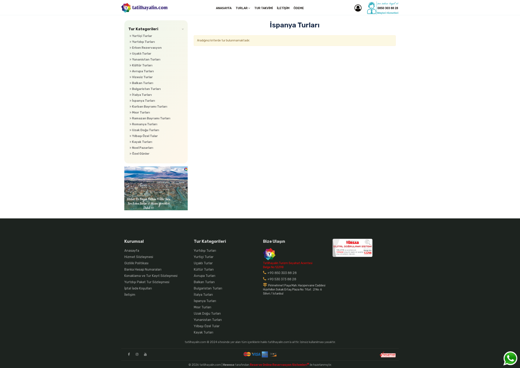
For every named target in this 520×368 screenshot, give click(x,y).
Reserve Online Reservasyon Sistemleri (279, 365)
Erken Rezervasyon (146, 48)
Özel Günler (140, 153)
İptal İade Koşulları (138, 288)
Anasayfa (224, 8)
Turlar (242, 8)
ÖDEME (299, 8)
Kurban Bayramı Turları (149, 106)
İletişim (283, 8)
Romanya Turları (144, 124)
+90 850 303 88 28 (282, 273)
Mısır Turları (140, 112)
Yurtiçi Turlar (141, 36)
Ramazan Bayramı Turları (150, 118)
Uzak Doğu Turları (145, 130)
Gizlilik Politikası (136, 263)
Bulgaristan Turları (146, 89)
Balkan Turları (142, 83)
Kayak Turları (141, 142)
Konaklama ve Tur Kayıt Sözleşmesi (151, 276)
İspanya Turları (143, 101)
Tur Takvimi (263, 8)
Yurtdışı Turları (143, 42)
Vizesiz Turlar (142, 77)
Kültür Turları (141, 65)
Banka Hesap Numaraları (142, 269)
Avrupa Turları (142, 71)
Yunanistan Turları (145, 59)
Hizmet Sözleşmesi (138, 257)
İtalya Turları (141, 95)
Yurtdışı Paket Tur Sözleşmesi (146, 282)
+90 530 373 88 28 (281, 279)
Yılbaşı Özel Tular (144, 136)
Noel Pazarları (142, 148)
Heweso (228, 365)
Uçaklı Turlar (141, 53)
